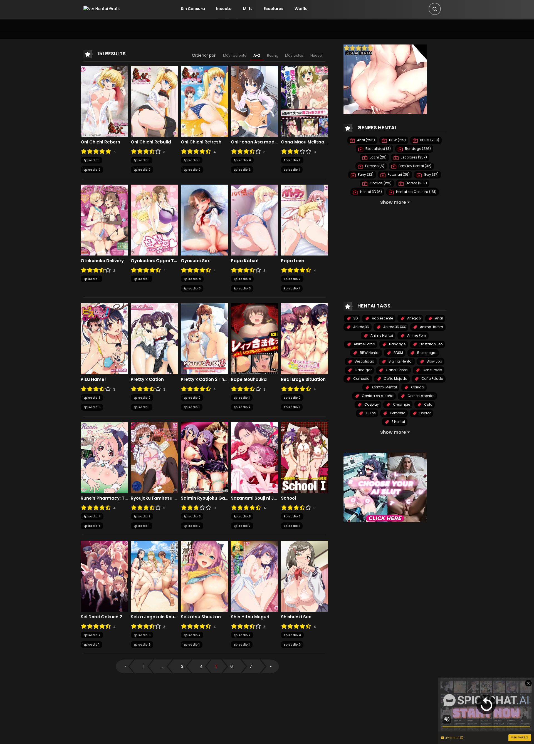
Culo (427, 404)
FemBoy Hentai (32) (414, 165)
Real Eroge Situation (303, 379)
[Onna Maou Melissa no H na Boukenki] (304, 101)
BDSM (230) (429, 140)
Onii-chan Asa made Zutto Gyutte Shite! (254, 142)
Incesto (224, 8)
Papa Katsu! (245, 260)
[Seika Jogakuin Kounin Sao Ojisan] (154, 576)
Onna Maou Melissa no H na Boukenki (304, 142)
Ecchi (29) (378, 157)
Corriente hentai (420, 395)
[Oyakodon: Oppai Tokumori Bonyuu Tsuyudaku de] (154, 219)
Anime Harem (431, 326)
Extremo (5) (374, 165)
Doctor (425, 413)
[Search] (435, 9)
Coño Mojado (395, 378)
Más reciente (235, 55)
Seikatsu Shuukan (201, 616)
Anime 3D (360, 326)
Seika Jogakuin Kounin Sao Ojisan (154, 616)
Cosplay (371, 404)
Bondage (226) (417, 148)
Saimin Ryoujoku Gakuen (204, 498)
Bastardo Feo (430, 344)
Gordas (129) (380, 183)
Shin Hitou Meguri (250, 616)
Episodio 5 (91, 407)
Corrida (417, 387)
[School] (304, 457)
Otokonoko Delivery (102, 260)
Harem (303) (416, 183)
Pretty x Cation (147, 379)
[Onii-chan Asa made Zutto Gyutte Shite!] (254, 101)
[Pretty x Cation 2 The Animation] (204, 338)
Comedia (361, 378)
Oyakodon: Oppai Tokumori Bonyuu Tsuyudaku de (154, 260)
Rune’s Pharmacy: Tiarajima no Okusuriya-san (104, 498)
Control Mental (384, 387)
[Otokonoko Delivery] (104, 219)
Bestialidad (364, 361)
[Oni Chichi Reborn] (104, 101)
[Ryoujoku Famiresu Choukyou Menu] (154, 457)
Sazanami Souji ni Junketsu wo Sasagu (254, 498)
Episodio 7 (242, 526)
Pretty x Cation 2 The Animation (204, 379)
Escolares (273, 8)
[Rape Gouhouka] (254, 338)
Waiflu (301, 8)
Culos (370, 413)
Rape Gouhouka (249, 379)
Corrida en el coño (377, 395)
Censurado (432, 370)
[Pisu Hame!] (104, 338)
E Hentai (398, 421)
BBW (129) (397, 140)
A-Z (256, 55)
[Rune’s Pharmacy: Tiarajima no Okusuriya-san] (104, 457)
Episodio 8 (242, 516)
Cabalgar (363, 370)
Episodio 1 (91, 160)
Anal (438, 318)
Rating (272, 55)
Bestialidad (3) (378, 148)
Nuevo (316, 55)
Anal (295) (365, 140)
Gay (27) (431, 174)
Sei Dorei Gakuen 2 (101, 616)
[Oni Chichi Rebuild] (154, 101)
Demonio (397, 413)
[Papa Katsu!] (254, 219)
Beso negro (426, 352)
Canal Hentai (396, 370)
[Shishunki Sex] (304, 576)
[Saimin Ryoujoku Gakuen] (204, 457)
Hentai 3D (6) (370, 191)
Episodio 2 (91, 169)
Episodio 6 (91, 397)
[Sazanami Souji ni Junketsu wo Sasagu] (254, 457)
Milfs (248, 8)
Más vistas (294, 55)
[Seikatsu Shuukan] (204, 576)
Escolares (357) (413, 157)
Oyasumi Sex (195, 260)
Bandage (397, 344)
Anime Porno (364, 344)
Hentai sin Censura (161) (415, 191)
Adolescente (382, 318)
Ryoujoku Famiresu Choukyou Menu (154, 498)
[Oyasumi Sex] (204, 219)
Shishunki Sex (296, 616)
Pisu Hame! (93, 379)
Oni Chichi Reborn (100, 142)
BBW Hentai (369, 352)
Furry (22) (365, 174)
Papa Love (292, 260)
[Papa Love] (304, 219)
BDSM (398, 352)
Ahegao (413, 318)
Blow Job (434, 361)
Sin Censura (193, 8)
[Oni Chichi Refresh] (204, 101)
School (288, 498)
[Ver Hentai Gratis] (101, 8)
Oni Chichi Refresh (201, 142)
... (163, 666)
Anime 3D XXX (394, 326)
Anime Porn (416, 335)
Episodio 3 (242, 169)
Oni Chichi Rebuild (151, 142)
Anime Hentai (381, 335)
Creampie (401, 404)
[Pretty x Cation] (154, 338)
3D (355, 318)
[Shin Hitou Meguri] (254, 576)
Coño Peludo (432, 378)
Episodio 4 (242, 160)
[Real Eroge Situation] (304, 338)
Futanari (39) (398, 174)
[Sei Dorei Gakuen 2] (104, 576)
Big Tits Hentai (400, 361)
